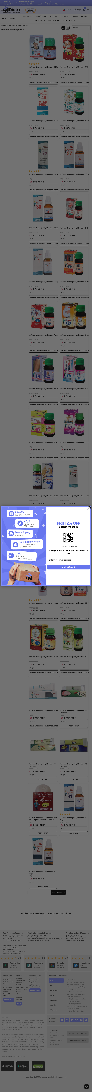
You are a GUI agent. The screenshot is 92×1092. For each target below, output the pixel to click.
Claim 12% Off (68, 567)
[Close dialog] (89, 508)
